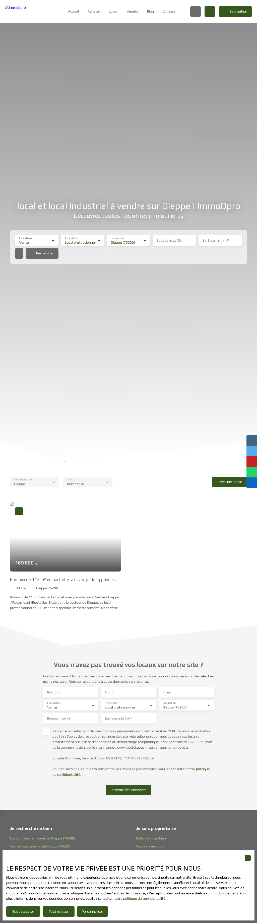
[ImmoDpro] (29, 11)
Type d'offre (25, 238)
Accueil (73, 11)
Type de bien (72, 238)
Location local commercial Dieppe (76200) (42, 838)
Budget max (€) (169, 240)
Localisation (117, 238)
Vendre (132, 11)
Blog (150, 11)
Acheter (94, 11)
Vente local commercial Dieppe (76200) (41, 846)
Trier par (72, 479)
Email (167, 692)
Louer (113, 11)
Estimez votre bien (151, 838)
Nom (109, 692)
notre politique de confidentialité (139, 898)
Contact (169, 11)
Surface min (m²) (216, 240)
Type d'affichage (23, 479)
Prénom (53, 692)
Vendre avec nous (150, 846)
